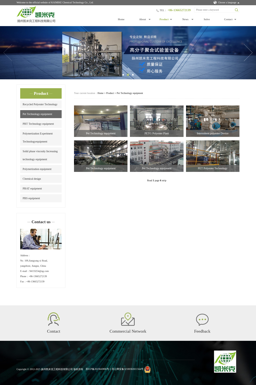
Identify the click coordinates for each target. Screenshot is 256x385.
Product (164, 19)
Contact (228, 19)
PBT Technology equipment (38, 123)
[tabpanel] (128, 52)
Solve (207, 19)
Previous (7, 52)
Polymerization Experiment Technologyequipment (38, 137)
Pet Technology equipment (37, 114)
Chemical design (32, 178)
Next (248, 52)
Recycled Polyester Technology (40, 104)
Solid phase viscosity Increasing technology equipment (40, 155)
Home (121, 19)
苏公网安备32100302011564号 (127, 369)
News (185, 19)
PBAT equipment (32, 188)
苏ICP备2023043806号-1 (98, 369)
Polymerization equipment (37, 169)
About (142, 19)
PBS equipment (31, 198)
